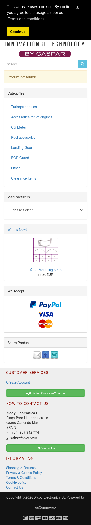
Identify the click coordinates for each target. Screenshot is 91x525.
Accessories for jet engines (31, 116)
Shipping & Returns (21, 467)
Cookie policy (16, 482)
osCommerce (45, 507)
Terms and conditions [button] (26, 19)
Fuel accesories (23, 137)
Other (15, 167)
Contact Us (14, 487)
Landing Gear (21, 147)
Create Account (18, 382)
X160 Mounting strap (46, 269)
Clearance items (23, 178)
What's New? (18, 229)
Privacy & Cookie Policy (24, 472)
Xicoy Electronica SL (50, 497)
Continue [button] (17, 32)
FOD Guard (20, 157)
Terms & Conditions (21, 477)
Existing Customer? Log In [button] (47, 393)
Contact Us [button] (47, 448)
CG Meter (18, 127)
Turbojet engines (24, 106)
